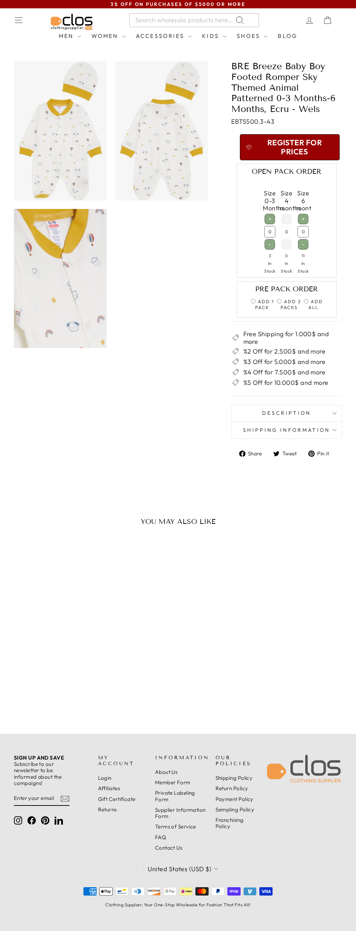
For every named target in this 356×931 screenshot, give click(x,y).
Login (105, 778)
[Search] (284, 20)
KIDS (211, 35)
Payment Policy (234, 799)
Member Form (173, 782)
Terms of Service (175, 826)
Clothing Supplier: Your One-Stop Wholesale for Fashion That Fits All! (177, 904)
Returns (107, 809)
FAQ (160, 837)
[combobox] (194, 20)
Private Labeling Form (175, 796)
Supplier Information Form (180, 813)
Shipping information (286, 430)
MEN (67, 35)
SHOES (249, 35)
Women (105, 35)
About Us (166, 772)
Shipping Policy (234, 778)
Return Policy (232, 788)
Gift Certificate (117, 799)
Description (286, 413)
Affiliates (109, 788)
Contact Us (169, 847)
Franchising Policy (230, 823)
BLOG (287, 35)
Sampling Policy (235, 809)
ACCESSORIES (161, 35)
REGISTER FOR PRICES (52, 691)
